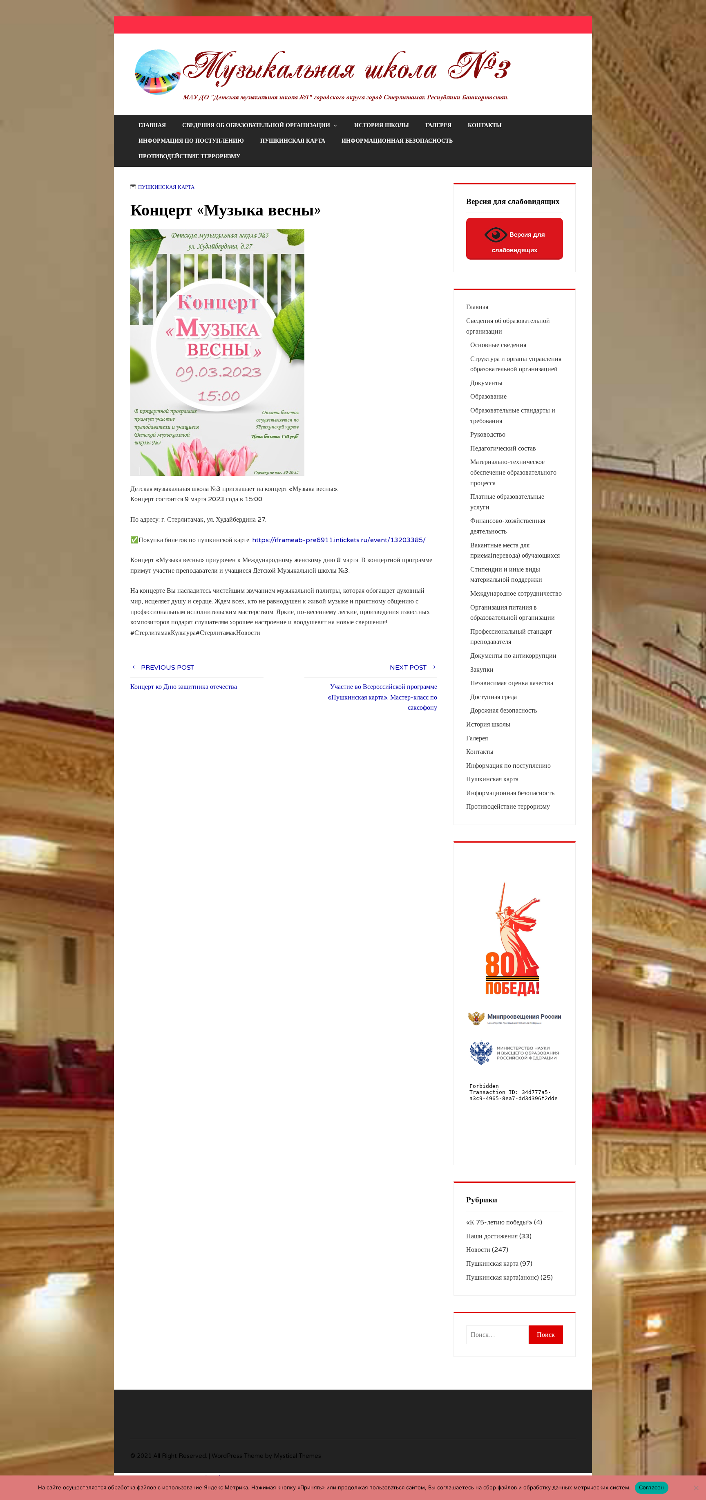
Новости (478, 1250)
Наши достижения (492, 1236)
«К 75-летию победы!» (499, 1222)
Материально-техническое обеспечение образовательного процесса (513, 472)
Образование (488, 396)
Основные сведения (498, 345)
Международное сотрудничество (516, 594)
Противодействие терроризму (189, 156)
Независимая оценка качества (511, 683)
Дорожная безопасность (503, 710)
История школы (381, 125)
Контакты (485, 125)
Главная (152, 125)
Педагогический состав (503, 448)
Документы (486, 383)
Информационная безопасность (397, 140)
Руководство (487, 434)
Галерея (438, 125)
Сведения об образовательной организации (256, 125)
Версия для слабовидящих (518, 242)
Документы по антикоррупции (513, 656)
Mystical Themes (297, 1456)
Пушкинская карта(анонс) (502, 1278)
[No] (696, 1488)
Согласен (651, 1487)
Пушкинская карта (292, 140)
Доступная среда (493, 697)
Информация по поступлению (191, 140)
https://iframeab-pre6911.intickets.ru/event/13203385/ (339, 540)
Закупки (482, 670)
